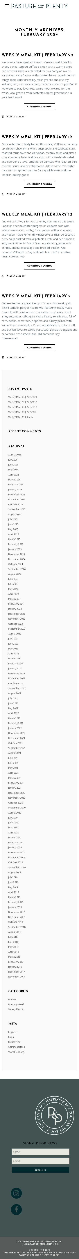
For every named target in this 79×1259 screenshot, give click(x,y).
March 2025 (14, 539)
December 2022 (16, 673)
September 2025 (17, 509)
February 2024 (15, 603)
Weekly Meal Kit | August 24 (22, 397)
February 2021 (15, 782)
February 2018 (15, 961)
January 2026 (15, 489)
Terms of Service (42, 1255)
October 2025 (15, 504)
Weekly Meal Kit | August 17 (22, 401)
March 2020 (14, 837)
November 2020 (16, 797)
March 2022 (14, 718)
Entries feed (14, 1041)
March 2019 (14, 897)
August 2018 (14, 932)
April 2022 (13, 713)
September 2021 (17, 748)
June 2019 (13, 882)
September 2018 (17, 927)
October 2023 (15, 623)
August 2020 (14, 812)
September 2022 (17, 688)
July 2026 (12, 459)
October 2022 (15, 683)
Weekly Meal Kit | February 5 (36, 296)
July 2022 (12, 698)
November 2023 (16, 618)
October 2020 (15, 802)
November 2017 (16, 976)
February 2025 (15, 544)
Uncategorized (16, 1004)
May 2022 (13, 708)
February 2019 (15, 902)
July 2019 (12, 877)
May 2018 (13, 946)
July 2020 (12, 817)
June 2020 (13, 822)
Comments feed (16, 1046)
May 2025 (13, 529)
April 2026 (13, 474)
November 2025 (16, 499)
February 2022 (15, 723)
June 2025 (13, 524)
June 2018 (13, 942)
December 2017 (16, 971)
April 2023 (13, 653)
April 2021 (13, 772)
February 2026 (15, 484)
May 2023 (13, 648)
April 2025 (13, 534)
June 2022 (13, 703)
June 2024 (13, 583)
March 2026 (14, 479)
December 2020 (16, 792)
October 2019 (15, 862)
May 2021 (13, 767)
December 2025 (16, 494)
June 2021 (13, 763)
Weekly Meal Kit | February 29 (37, 55)
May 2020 (13, 827)
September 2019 (17, 867)
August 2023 (14, 633)
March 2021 (14, 777)
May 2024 (13, 589)
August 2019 (14, 872)
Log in (11, 1037)
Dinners (12, 999)
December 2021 (16, 733)
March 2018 (14, 956)
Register (12, 1032)
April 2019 (13, 892)
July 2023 (12, 638)
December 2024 (16, 554)
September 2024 (17, 569)
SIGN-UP (40, 1170)
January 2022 (15, 728)
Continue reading (39, 107)
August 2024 (14, 574)
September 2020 (17, 807)
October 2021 (15, 743)
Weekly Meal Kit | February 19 (37, 137)
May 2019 (13, 887)
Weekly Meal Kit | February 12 (37, 214)
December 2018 (16, 912)
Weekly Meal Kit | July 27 (20, 416)
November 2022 (16, 678)
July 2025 (12, 519)
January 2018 (15, 966)
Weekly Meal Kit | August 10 (22, 407)
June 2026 (13, 464)
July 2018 (12, 936)
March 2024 (14, 598)
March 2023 (14, 658)
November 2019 (16, 857)
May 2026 (13, 469)
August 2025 (14, 514)
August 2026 (14, 454)
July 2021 (12, 758)
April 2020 (13, 832)
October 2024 (15, 564)
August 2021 (14, 752)
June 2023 (13, 643)
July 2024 (12, 579)
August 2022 (14, 693)
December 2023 (16, 613)
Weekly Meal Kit (16, 116)
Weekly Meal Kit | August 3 (22, 412)
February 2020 (15, 842)
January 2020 (15, 847)
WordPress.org (16, 1052)
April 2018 (13, 951)
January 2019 (15, 907)
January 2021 (15, 787)
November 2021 (16, 738)
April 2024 (13, 593)
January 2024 (15, 608)
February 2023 (15, 663)
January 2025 (15, 549)
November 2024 (16, 559)
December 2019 (16, 852)
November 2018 (16, 917)
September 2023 (17, 628)
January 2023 (15, 668)
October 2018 (15, 922)
